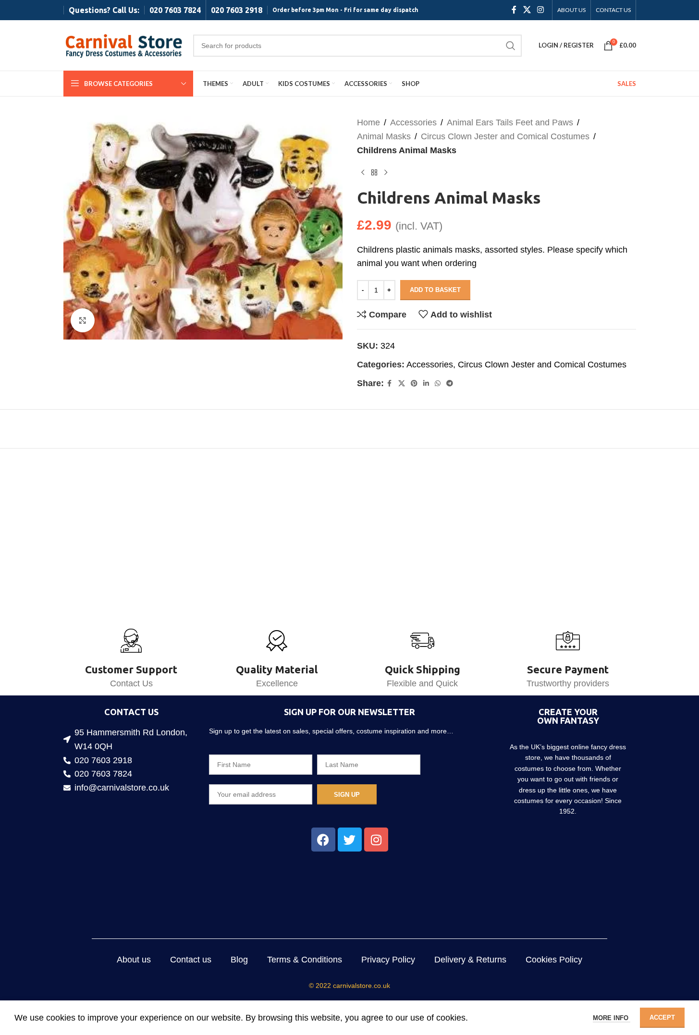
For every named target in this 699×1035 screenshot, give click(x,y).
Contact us (190, 959)
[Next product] (386, 172)
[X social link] (527, 9)
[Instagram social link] (540, 9)
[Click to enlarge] (83, 320)
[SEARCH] (511, 46)
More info (611, 1018)
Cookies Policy (554, 959)
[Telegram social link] (449, 383)
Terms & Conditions (304, 959)
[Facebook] (323, 840)
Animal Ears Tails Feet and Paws (510, 122)
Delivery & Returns (470, 959)
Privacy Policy (388, 959)
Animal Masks (384, 136)
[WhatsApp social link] (437, 383)
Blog (239, 959)
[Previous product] (362, 172)
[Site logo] (123, 44)
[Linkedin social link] (426, 383)
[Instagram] (376, 840)
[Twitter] (350, 840)
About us (134, 959)
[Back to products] (374, 172)
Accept (662, 1017)
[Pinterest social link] (414, 383)
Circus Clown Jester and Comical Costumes (505, 136)
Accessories (413, 122)
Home (368, 122)
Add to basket (435, 289)
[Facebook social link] (514, 9)
